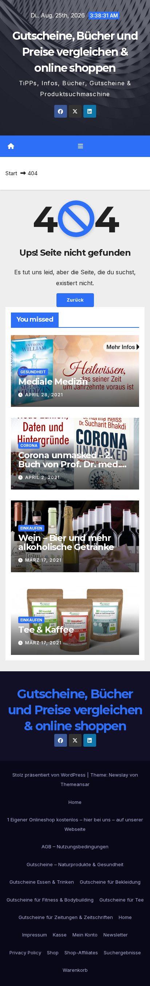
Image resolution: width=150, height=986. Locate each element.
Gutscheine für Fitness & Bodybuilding (50, 900)
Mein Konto (85, 935)
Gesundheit (33, 372)
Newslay (118, 775)
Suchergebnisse (122, 952)
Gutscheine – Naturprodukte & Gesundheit (75, 864)
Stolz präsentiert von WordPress (49, 775)
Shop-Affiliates (81, 952)
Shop (53, 952)
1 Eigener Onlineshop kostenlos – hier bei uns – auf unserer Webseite (75, 824)
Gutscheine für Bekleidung (110, 882)
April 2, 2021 (42, 477)
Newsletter (115, 935)
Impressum (34, 935)
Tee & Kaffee (46, 629)
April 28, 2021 (44, 394)
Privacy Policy (25, 952)
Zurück (75, 300)
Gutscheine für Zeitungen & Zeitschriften (66, 917)
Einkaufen (31, 528)
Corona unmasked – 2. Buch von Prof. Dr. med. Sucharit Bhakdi (69, 464)
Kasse (60, 935)
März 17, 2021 (43, 560)
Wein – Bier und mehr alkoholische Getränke (66, 542)
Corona (29, 445)
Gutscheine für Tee (121, 900)
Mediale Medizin (53, 381)
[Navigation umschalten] (80, 146)
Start (11, 173)
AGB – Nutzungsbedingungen (75, 846)
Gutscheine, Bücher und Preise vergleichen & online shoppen (75, 52)
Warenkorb (75, 970)
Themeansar (75, 784)
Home (75, 802)
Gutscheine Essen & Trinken (41, 882)
